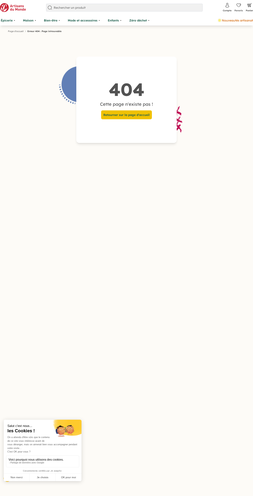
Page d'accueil (16, 31)
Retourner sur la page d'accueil (126, 115)
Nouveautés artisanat (237, 20)
